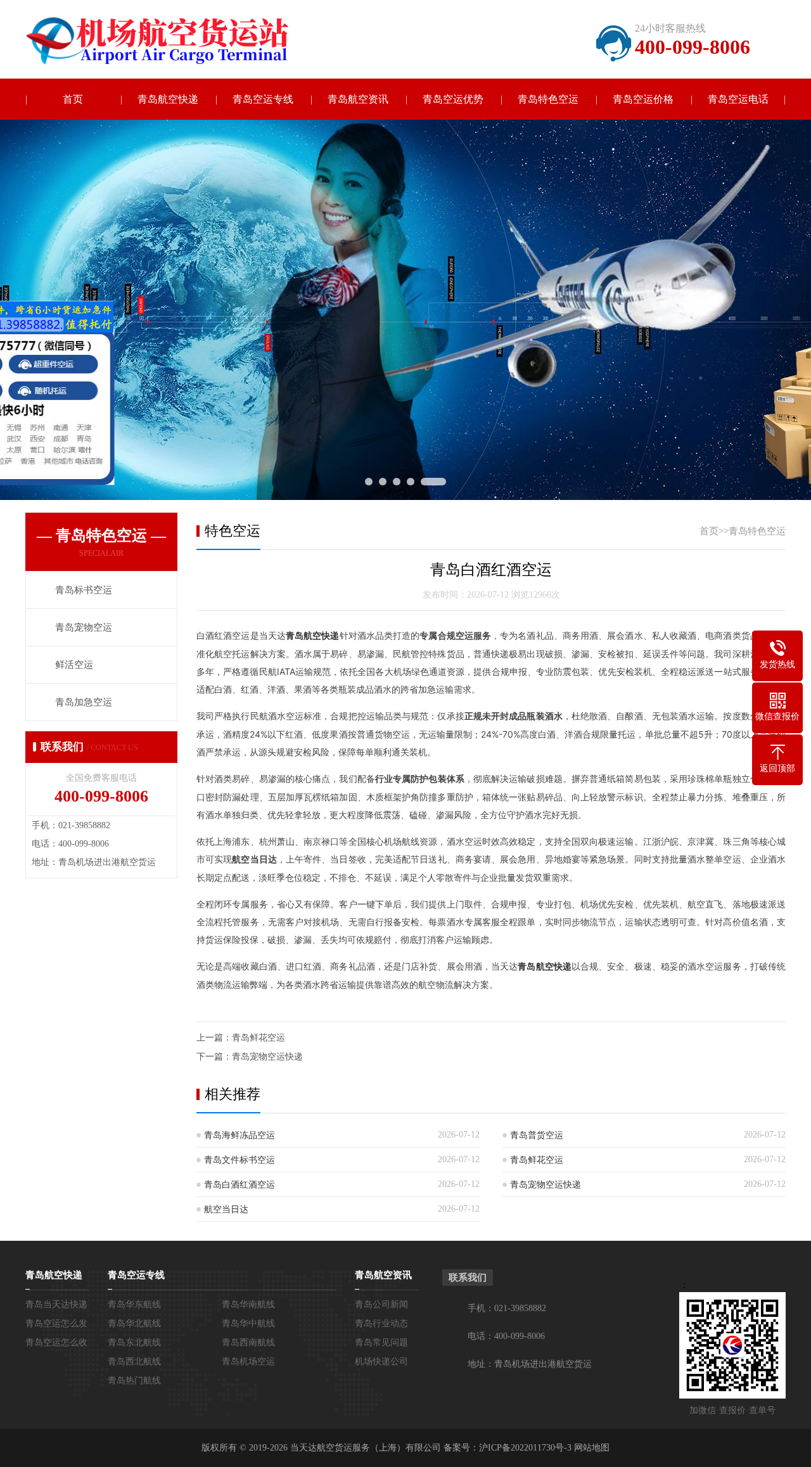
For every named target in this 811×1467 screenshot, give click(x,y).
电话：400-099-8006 (506, 1336)
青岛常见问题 (381, 1342)
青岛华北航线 (134, 1323)
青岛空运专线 (263, 99)
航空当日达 (226, 1209)
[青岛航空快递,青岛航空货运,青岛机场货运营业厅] (167, 41)
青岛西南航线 (248, 1342)
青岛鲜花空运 (258, 1037)
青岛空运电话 (738, 99)
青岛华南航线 (248, 1304)
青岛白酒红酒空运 (239, 1184)
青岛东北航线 (134, 1342)
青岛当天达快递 (56, 1304)
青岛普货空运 (536, 1135)
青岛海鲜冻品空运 (239, 1135)
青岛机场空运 (248, 1361)
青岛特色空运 (548, 99)
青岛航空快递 (167, 99)
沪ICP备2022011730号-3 (525, 1447)
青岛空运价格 (643, 99)
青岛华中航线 (248, 1323)
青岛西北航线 (134, 1361)
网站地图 (592, 1447)
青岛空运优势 (453, 99)
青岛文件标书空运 (239, 1160)
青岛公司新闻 (381, 1304)
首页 (73, 99)
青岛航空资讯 (358, 99)
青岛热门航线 (134, 1380)
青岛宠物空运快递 (267, 1056)
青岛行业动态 (381, 1323)
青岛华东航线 (134, 1304)
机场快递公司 (381, 1361)
